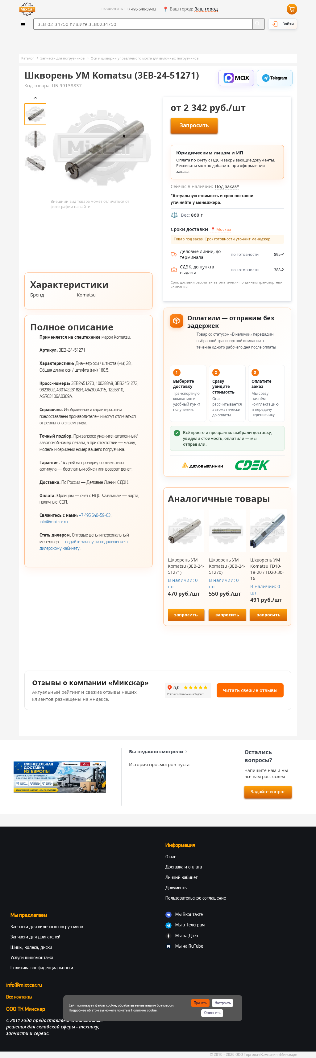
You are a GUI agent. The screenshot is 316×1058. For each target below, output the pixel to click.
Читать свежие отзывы (250, 690)
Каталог (27, 58)
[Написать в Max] (236, 78)
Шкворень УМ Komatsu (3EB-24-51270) (227, 566)
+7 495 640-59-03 (141, 9)
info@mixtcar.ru (54, 522)
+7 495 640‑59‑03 (94, 515)
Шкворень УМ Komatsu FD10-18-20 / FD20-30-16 (267, 569)
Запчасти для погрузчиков (62, 58)
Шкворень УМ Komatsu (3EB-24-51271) (186, 566)
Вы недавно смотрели (156, 751)
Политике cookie (144, 1010)
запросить (186, 615)
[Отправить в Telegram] (275, 78)
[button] (190, 9)
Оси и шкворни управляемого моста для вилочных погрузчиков (144, 58)
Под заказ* (227, 186)
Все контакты (19, 997)
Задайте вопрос (268, 792)
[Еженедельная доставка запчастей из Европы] (60, 777)
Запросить (194, 125)
